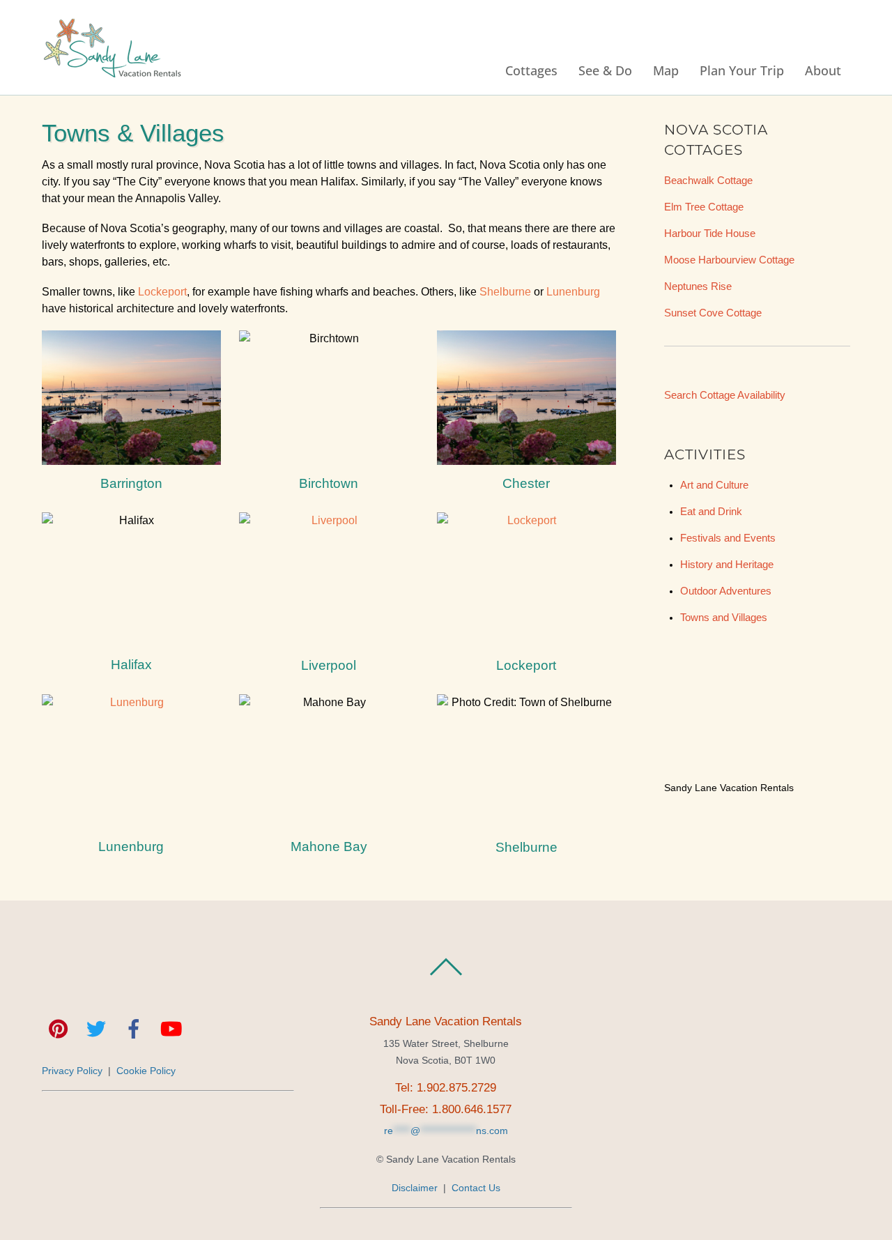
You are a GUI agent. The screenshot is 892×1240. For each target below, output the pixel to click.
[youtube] (171, 1030)
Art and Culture (714, 485)
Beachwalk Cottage (708, 180)
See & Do (605, 70)
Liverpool (328, 665)
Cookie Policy (146, 1070)
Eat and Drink (711, 511)
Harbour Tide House (709, 233)
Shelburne (505, 292)
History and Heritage (727, 564)
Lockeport (162, 292)
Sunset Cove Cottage (713, 313)
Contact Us (476, 1187)
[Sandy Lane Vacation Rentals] (111, 71)
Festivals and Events (728, 538)
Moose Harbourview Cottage (729, 260)
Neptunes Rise (698, 286)
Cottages (531, 70)
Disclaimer (415, 1187)
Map (666, 70)
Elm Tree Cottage (704, 207)
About (823, 70)
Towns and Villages (723, 617)
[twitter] (96, 1030)
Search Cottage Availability (724, 395)
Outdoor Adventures (725, 591)
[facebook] (134, 1030)
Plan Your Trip (742, 70)
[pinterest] (58, 1030)
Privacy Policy (72, 1070)
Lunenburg (573, 292)
